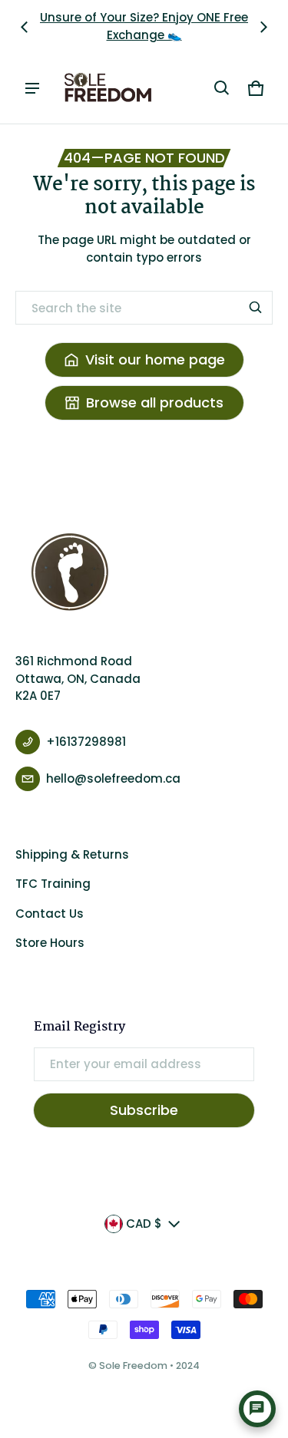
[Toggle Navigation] (32, 88)
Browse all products (154, 402)
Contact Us (49, 913)
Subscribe (144, 1110)
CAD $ (144, 1223)
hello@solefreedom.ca (113, 778)
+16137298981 (86, 742)
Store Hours (49, 943)
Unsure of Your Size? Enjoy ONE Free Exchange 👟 (144, 26)
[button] (222, 88)
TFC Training (53, 884)
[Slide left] (24, 27)
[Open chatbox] (257, 1408)
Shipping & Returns (72, 854)
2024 (188, 1365)
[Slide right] (263, 27)
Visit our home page (155, 359)
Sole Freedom (133, 1365)
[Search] (256, 308)
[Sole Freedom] (108, 88)
